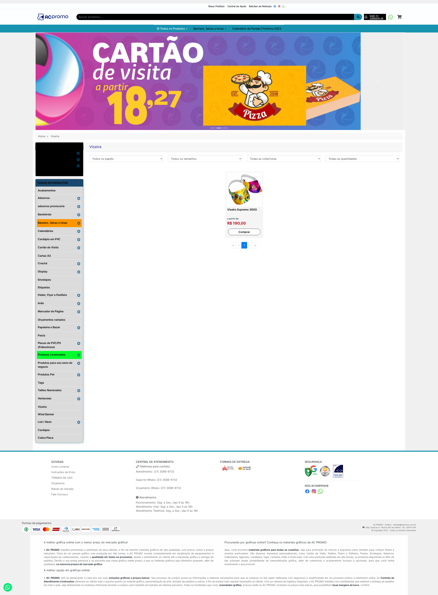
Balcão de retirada (62, 489)
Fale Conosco (59, 494)
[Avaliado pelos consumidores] (338, 471)
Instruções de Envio (63, 472)
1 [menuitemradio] (244, 245)
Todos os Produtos (172, 28)
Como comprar (60, 466)
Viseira (55, 136)
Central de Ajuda (236, 6)
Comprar (244, 232)
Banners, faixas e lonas (209, 28)
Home (41, 136)
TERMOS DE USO (61, 477)
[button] (61, 81)
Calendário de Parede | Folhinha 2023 (256, 28)
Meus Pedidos (216, 6)
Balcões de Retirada (260, 6)
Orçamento (58, 483)
